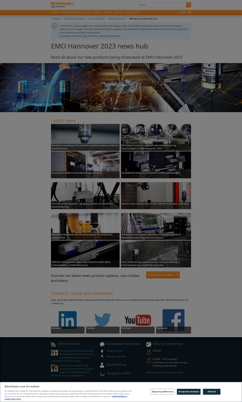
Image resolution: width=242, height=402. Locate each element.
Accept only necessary (188, 391)
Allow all (212, 391)
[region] (121, 392)
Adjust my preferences (162, 391)
